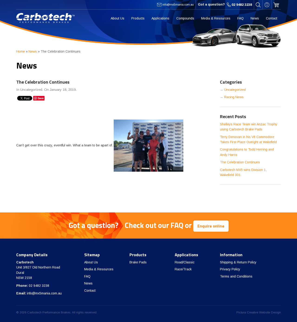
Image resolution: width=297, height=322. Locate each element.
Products (138, 18)
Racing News (234, 97)
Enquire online (210, 226)
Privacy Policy (230, 269)
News (255, 18)
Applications (160, 18)
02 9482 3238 (39, 285)
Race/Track (183, 269)
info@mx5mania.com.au (44, 293)
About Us (117, 18)
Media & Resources (215, 18)
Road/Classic (184, 262)
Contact (271, 18)
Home (20, 51)
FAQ (240, 18)
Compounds (185, 18)
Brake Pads (138, 262)
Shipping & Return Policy (238, 262)
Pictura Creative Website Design (258, 312)
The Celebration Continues (240, 162)
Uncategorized (235, 90)
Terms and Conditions (236, 276)
